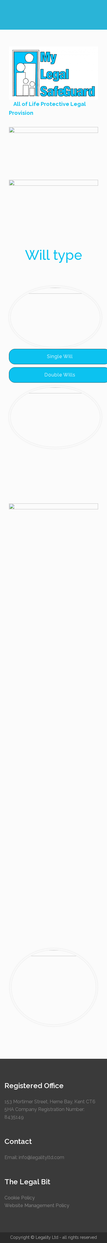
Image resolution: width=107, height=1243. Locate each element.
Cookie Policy (19, 1198)
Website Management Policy (36, 1205)
